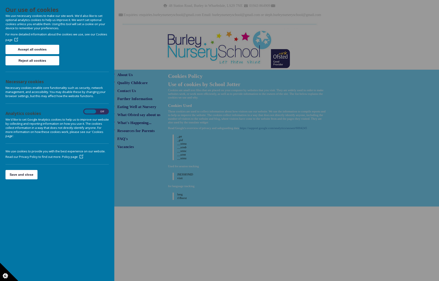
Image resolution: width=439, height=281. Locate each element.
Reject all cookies (32, 60)
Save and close (21, 174)
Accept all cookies (32, 49)
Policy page (70, 157)
